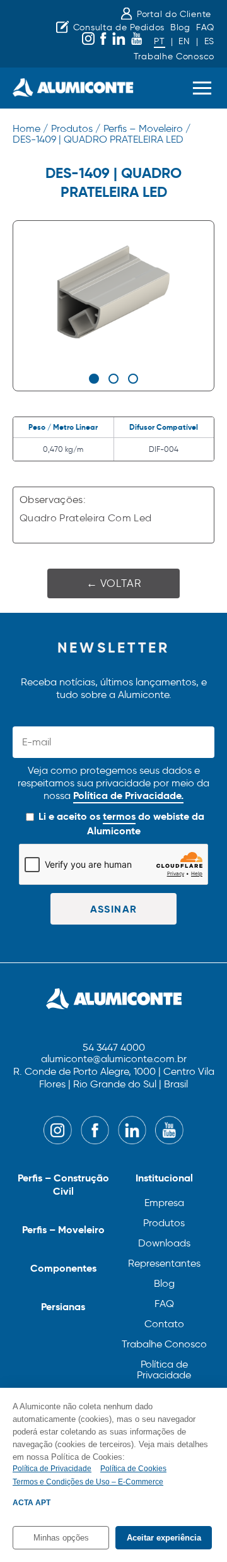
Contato (164, 1324)
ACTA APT (31, 1502)
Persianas (63, 1306)
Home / (30, 128)
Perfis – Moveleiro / (146, 128)
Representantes (164, 1263)
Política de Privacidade (164, 1369)
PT (159, 41)
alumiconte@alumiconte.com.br (114, 1059)
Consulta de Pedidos (119, 27)
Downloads (164, 1243)
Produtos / (75, 128)
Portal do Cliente (174, 14)
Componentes (63, 1268)
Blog (180, 27)
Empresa (164, 1203)
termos (119, 816)
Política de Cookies (133, 1468)
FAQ (205, 27)
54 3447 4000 (114, 1048)
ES (209, 41)
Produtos (164, 1223)
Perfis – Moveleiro (63, 1229)
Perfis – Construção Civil (63, 1184)
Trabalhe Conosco (174, 56)
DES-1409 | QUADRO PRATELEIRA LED (98, 139)
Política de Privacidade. (128, 795)
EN (184, 41)
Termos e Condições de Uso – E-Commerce (88, 1481)
